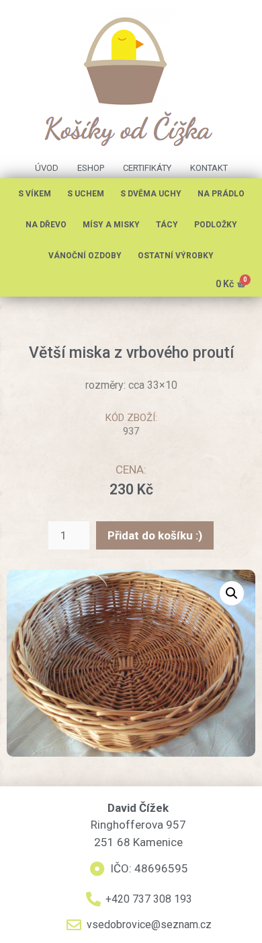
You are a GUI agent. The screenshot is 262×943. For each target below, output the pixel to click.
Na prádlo (221, 193)
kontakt (209, 168)
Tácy (167, 224)
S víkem (34, 193)
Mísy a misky (111, 224)
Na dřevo (46, 224)
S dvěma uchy (150, 193)
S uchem (85, 193)
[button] (232, 593)
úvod (46, 168)
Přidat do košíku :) (154, 535)
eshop (90, 168)
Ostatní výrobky (176, 255)
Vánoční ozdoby (85, 255)
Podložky (215, 224)
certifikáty (147, 168)
